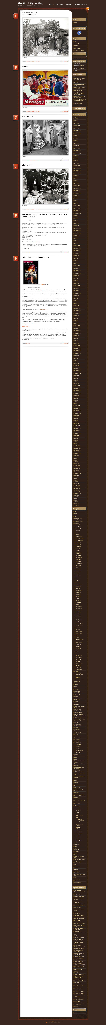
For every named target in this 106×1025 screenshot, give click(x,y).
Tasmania (76, 867)
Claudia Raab (78, 559)
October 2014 (77, 351)
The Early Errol (77, 871)
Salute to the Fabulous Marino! (35, 257)
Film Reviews (77, 729)
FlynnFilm (78, 582)
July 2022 (76, 197)
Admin (75, 513)
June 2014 (76, 358)
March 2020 (76, 243)
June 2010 (76, 438)
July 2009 (76, 456)
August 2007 (76, 495)
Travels (75, 877)
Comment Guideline (78, 692)
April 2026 (76, 122)
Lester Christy (78, 614)
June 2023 (76, 178)
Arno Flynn (78, 530)
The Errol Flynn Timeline (79, 50)
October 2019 (77, 252)
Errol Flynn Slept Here (78, 939)
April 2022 (76, 202)
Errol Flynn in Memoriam (79, 937)
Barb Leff (77, 534)
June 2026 (76, 118)
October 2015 (77, 332)
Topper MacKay (79, 663)
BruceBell (78, 550)
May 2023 (76, 180)
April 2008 (76, 481)
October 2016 (77, 311)
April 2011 (76, 421)
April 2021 (76, 222)
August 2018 (76, 275)
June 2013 (76, 378)
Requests (76, 854)
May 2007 (76, 500)
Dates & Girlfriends (78, 697)
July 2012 (76, 396)
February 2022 (77, 205)
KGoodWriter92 (79, 610)
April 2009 (76, 461)
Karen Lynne (78, 602)
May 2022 (76, 200)
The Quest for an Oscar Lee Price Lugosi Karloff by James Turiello (80, 100)
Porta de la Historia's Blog (79, 974)
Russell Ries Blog (77, 979)
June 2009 (76, 458)
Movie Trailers (77, 787)
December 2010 (77, 428)
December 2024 (77, 148)
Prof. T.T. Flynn (77, 844)
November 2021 (77, 210)
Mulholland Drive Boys (78, 789)
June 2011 (76, 418)
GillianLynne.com (77, 945)
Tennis (77, 842)
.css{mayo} (52, 1021)
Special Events (77, 866)
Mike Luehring (77, 785)
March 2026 (76, 123)
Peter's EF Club (77, 972)
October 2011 (76, 411)
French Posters (79, 831)
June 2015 (76, 338)
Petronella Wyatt (79, 623)
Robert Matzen (79, 633)
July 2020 (76, 237)
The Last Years (77, 872)
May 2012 (76, 400)
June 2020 (76, 238)
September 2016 (77, 313)
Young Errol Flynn (77, 882)
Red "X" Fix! (76, 853)
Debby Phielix (78, 567)
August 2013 (76, 375)
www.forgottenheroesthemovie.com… (29, 323)
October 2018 (77, 272)
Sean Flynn (78, 752)
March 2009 (76, 463)
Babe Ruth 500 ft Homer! (79, 896)
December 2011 (77, 408)
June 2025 (76, 138)
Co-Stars (76, 687)
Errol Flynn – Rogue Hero (79, 935)
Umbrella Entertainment (35, 241)
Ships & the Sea (77, 862)
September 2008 (77, 473)
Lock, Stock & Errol (78, 963)
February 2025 (77, 145)
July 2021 (76, 217)
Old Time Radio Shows (79, 799)
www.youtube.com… (44, 309)
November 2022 (77, 190)
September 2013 (77, 373)
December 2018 (77, 268)
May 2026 (76, 120)
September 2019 (77, 253)
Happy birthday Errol (78, 90)
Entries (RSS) (49, 1022)
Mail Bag (76, 780)
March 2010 (76, 443)
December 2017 (77, 288)
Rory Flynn (78, 637)
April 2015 (76, 342)
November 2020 (77, 230)
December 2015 (77, 328)
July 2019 (76, 257)
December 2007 (77, 488)
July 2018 (76, 276)
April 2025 (76, 142)
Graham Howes (79, 586)
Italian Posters (79, 835)
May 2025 (76, 140)
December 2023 (77, 168)
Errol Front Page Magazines (80, 715)
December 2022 (77, 188)
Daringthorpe (78, 561)
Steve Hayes (76, 982)
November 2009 (77, 450)
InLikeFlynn (78, 594)
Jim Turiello (78, 600)
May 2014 (76, 360)
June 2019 (76, 258)
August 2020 (76, 235)
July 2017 (76, 297)
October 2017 (77, 292)
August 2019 (76, 255)
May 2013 (76, 380)
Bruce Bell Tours (77, 907)
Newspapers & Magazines (79, 795)
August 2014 (76, 355)
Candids (75, 682)
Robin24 (77, 635)
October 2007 (77, 491)
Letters (75, 779)
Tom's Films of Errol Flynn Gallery (34, 61)
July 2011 (76, 416)
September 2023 (77, 173)
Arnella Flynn (78, 744)
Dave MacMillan (79, 563)
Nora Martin (76, 971)
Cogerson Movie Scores (79, 915)
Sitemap (77, 43)
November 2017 (77, 290)
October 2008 (77, 471)
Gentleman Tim (77, 754)
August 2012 (76, 395)
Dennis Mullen (79, 571)
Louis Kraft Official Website (79, 964)
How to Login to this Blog (79, 763)
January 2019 (77, 267)
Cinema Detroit (77, 912)
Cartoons (76, 684)
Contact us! (76, 45)
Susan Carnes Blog (78, 984)
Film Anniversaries (78, 720)
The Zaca (78, 651)
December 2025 (77, 128)
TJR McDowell (79, 657)
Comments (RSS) (57, 1022)
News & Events (77, 48)
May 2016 (76, 320)
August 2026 (76, 117)
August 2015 (76, 335)
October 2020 (77, 232)
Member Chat (77, 784)
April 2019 (76, 262)
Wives (75, 880)
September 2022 (77, 193)
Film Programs (77, 727)
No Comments (65, 61)
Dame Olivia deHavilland (79, 918)
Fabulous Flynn (41, 289)
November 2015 (77, 330)
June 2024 (76, 158)
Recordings (76, 851)
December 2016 (77, 308)
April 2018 (76, 282)
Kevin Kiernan (78, 606)
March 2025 (76, 143)
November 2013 (77, 370)
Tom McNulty (78, 659)
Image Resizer (77, 770)
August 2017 (76, 295)
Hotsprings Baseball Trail (79, 953)
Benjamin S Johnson (80, 538)
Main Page (28, 343)
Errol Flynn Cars (77, 709)
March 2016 (76, 323)
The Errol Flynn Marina (78, 993)
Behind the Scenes (78, 519)
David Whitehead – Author (79, 923)
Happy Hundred (77, 82)
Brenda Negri (78, 546)
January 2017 (77, 307)
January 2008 (77, 486)
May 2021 (76, 220)
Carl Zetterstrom (79, 557)
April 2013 (76, 381)
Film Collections (77, 724)
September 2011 (77, 413)
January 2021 (77, 227)
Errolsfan (77, 580)
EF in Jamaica (79, 810)
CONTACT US (77, 694)
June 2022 (76, 198)
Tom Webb (78, 661)
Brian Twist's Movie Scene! (79, 905)
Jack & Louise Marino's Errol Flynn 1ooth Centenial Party (79, 773)
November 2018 (77, 270)
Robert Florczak (79, 631)
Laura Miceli (78, 612)
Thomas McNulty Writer (79, 999)
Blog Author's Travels (78, 521)
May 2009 (76, 460)
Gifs (75, 755)
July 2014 (76, 356)
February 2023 (77, 185)
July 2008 (76, 476)
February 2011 (77, 425)
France (78, 677)
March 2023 (76, 183)
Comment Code (77, 691)
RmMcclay (78, 629)
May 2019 (76, 260)
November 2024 (77, 150)
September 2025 (77, 133)
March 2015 (76, 343)
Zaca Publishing (77, 1004)
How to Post (76, 765)
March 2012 (76, 403)
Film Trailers (78, 732)
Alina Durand (78, 526)
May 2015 (76, 340)
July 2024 (76, 157)
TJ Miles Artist (77, 1001)
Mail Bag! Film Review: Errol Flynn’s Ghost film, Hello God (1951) (79, 93)
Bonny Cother (78, 544)
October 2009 (77, 451)
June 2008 (76, 478)
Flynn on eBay (77, 739)
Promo (75, 846)
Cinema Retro (77, 913)
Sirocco (75, 864)
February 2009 (77, 465)
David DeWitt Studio (78, 922)
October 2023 (77, 172)
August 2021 (76, 215)
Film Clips (76, 722)
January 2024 (77, 167)
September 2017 (77, 293)
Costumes (76, 696)
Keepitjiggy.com (77, 959)
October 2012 (77, 391)
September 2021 (77, 213)
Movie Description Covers (81, 820)
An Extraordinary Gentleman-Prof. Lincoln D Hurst (79, 892)
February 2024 (77, 165)
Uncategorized (77, 879)
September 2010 (77, 433)
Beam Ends (78, 806)
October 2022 (77, 192)
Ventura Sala (78, 665)
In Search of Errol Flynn (79, 956)
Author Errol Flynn (77, 518)
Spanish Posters (79, 840)
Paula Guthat (78, 621)
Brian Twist (78, 548)
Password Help (77, 803)
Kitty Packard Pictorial (78, 961)
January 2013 (77, 386)
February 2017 (77, 305)
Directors (76, 701)
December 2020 (77, 228)
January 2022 (77, 207)
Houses (75, 757)
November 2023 (77, 170)
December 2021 (77, 208)
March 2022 (76, 203)
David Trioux (78, 565)
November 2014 (77, 350)
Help (75, 46)
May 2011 (76, 420)
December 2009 (77, 448)
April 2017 (76, 301)
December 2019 (77, 248)
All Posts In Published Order (79, 111)
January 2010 (77, 446)
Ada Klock (78, 524)
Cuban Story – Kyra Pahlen (79, 917)
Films (75, 730)
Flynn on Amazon (77, 737)
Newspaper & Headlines (79, 794)
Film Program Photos (78, 725)
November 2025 (77, 130)
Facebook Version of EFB (79, 719)
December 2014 (77, 348)
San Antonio (27, 116)
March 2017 (76, 303)
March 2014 (76, 363)
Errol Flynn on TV (77, 710)
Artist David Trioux (78, 894)
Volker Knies (78, 667)
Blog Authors (76, 523)
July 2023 (76, 177)
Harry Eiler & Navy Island (79, 946)
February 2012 (77, 405)
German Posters (79, 833)
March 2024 (76, 163)
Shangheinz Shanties (78, 861)
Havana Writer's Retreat (79, 948)
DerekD (77, 573)
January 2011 (76, 426)
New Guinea (76, 792)
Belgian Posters (79, 808)
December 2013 (77, 368)
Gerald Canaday (79, 584)
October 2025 (77, 132)
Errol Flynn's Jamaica (78, 714)
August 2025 (76, 135)
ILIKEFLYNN (78, 592)
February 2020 (77, 245)
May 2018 (76, 280)
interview (42, 284)
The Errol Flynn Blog (30, 3)
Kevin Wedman (79, 608)
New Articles (76, 790)
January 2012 (77, 406)
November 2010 (77, 430)
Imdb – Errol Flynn (78, 954)
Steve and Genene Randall (79, 980)
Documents (76, 704)
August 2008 (76, 475)
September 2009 (77, 453)
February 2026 (77, 125)
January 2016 (77, 326)
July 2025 (76, 137)
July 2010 (76, 436)
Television (76, 869)
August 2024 (76, 155)
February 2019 (77, 265)
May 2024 (76, 160)
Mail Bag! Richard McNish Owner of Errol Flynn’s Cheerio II (79, 80)
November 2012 (77, 390)
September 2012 (77, 393)
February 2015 (77, 345)
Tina (76, 653)
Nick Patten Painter (78, 969)
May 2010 (76, 440)
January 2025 (77, 147)
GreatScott (78, 588)
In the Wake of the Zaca (79, 958)
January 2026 (77, 127)
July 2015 (76, 336)
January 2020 (77, 247)
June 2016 (76, 318)
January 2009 (77, 466)
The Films (79, 655)
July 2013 (76, 376)
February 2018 (77, 285)
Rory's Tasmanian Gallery (79, 859)
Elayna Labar (78, 578)
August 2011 (76, 415)
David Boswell (77, 920)
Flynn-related (76, 741)
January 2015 (77, 346)
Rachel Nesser (79, 627)
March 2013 (76, 383)
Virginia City (27, 165)
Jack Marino (78, 596)
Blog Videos (76, 671)
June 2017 (76, 298)
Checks (75, 686)
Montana (26, 66)
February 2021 (77, 225)
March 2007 (76, 503)
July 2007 (76, 496)
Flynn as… (76, 736)
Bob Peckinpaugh (79, 540)
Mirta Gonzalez (79, 619)
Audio (75, 516)
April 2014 (76, 361)
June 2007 (76, 498)
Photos (27, 61)
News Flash (78, 837)
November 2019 (77, 250)
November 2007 (77, 490)
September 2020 (77, 233)
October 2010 (77, 431)
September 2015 (77, 333)
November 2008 (77, 470)
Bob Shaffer (78, 542)
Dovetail (77, 576)
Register (75, 22)
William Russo (79, 669)
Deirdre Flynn (78, 746)
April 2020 (76, 242)
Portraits (77, 838)
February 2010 (77, 445)
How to (75, 759)
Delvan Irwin (78, 569)
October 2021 (77, 212)
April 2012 (76, 401)
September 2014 (77, 353)
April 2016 (76, 321)
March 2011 (76, 423)
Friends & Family (77, 742)
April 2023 (76, 182)
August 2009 (76, 455)
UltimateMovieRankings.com (80, 1003)
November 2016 (77, 310)
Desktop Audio (77, 699)
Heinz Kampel (78, 590)
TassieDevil (78, 646)
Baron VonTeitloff (79, 536)
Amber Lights (78, 528)
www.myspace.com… (26, 326)
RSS (87, 9)
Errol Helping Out (77, 717)
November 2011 (77, 410)
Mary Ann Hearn (79, 617)
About (75, 41)
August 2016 (76, 315)
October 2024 (77, 152)
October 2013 (77, 371)
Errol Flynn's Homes (78, 712)
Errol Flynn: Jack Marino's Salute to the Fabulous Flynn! (79, 942)
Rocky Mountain (29, 15)
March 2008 (76, 483)
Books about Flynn (78, 673)
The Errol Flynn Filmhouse (79, 991)
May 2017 (76, 300)
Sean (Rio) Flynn (79, 750)
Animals (75, 514)
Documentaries (77, 702)
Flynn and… (76, 734)
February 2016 (77, 325)
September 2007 (77, 493)
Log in (75, 23)
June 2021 (76, 218)
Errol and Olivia (77, 931)
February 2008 (77, 485)
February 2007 (77, 505)
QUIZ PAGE (76, 849)
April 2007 (76, 501)
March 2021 (76, 223)
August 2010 (76, 435)
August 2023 (76, 175)
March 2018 (76, 283)
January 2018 (77, 287)
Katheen (77, 604)
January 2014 (77, 367)
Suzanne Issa (78, 644)
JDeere (77, 598)
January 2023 (77, 187)
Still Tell (78, 63)
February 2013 (77, 385)
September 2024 (77, 153)
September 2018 (77, 273)
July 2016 (76, 317)
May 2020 (76, 240)
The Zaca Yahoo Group (79, 998)
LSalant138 (78, 616)
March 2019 (76, 263)
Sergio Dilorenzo (79, 642)
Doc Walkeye (78, 575)
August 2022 (76, 195)
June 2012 (76, 398)
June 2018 (76, 278)
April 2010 (76, 441)
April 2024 (76, 162)
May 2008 (76, 480)
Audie (77, 532)
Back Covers (80, 815)
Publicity (76, 848)
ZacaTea (76, 1006)
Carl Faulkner (78, 555)
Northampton (76, 797)
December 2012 (77, 388)
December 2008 (77, 468)
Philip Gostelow (79, 625)
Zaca (75, 884)
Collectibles (76, 689)
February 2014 (77, 365)
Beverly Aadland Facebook (79, 904)
